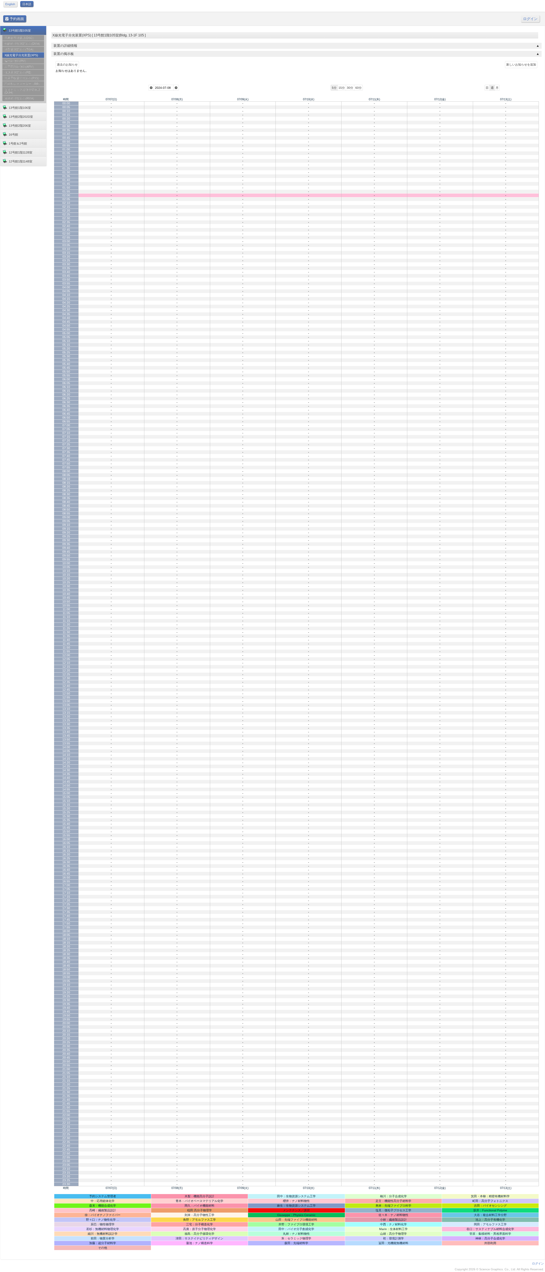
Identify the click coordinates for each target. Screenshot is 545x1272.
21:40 (66, 1099)
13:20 (66, 716)
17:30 (66, 908)
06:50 (66, 417)
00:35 (66, 130)
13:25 (66, 720)
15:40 (66, 824)
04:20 (66, 302)
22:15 (66, 1126)
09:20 (66, 532)
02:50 (66, 233)
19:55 (66, 1019)
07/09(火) (242, 99)
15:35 (66, 820)
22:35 (66, 1142)
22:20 (66, 1130)
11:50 (66, 647)
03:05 (66, 245)
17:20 (66, 900)
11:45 (66, 643)
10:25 (66, 582)
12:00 (66, 655)
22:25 (66, 1134)
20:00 (66, 1023)
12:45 (66, 689)
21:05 (66, 1073)
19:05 (66, 981)
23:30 (66, 1184)
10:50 (66, 601)
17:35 (66, 912)
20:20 (66, 1038)
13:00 (66, 701)
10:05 (66, 567)
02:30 (66, 218)
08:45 (66, 505)
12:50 (66, 693)
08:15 (66, 482)
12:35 (66, 682)
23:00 (66, 1161)
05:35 (66, 360)
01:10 (66, 157)
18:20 (66, 946)
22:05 (66, 1119)
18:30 (66, 954)
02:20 (66, 210)
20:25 (66, 1042)
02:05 (66, 199)
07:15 (66, 436)
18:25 (66, 950)
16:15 (66, 850)
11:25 (66, 628)
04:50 (66, 325)
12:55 (66, 697)
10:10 (66, 571)
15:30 (66, 816)
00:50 (66, 141)
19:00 (66, 977)
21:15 (66, 1080)
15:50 (66, 831)
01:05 (66, 153)
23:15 (66, 1172)
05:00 (66, 333)
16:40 (66, 869)
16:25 (66, 858)
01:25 (66, 168)
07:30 (66, 448)
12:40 (66, 686)
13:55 (66, 743)
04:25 (66, 306)
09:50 (66, 555)
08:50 (66, 509)
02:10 (66, 203)
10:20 (66, 578)
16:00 (66, 839)
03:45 (66, 275)
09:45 (66, 551)
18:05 (66, 935)
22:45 (66, 1149)
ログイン (530, 19)
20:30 (66, 1046)
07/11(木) (374, 99)
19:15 (66, 988)
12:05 (66, 659)
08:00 (66, 471)
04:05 (66, 291)
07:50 (66, 463)
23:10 (66, 1168)
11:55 (66, 651)
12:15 (66, 666)
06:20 (66, 394)
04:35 (66, 314)
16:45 (66, 873)
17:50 (66, 923)
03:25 (66, 260)
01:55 (66, 191)
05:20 (66, 348)
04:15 (66, 298)
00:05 (66, 107)
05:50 (66, 371)
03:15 (66, 252)
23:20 (66, 1176)
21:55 (66, 1111)
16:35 (66, 866)
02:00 (66, 195)
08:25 (66, 490)
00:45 (66, 137)
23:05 (66, 1165)
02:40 (66, 226)
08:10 (66, 479)
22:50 (66, 1153)
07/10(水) (308, 99)
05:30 (66, 356)
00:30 (66, 126)
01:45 (66, 183)
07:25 (66, 444)
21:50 (66, 1107)
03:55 (66, 283)
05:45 (66, 367)
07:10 (66, 433)
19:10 (66, 984)
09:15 (66, 528)
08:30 (66, 494)
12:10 (66, 663)
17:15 (66, 896)
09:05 (66, 521)
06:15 (66, 390)
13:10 (66, 709)
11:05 (66, 613)
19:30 (66, 1000)
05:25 (66, 352)
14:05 (66, 751)
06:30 (66, 402)
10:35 (66, 590)
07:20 (66, 440)
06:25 (66, 398)
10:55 (66, 605)
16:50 (66, 877)
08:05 (66, 475)
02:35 (66, 222)
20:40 (66, 1053)
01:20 (66, 164)
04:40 (66, 318)
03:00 (66, 241)
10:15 (66, 574)
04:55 (66, 329)
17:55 (66, 927)
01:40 (66, 180)
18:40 (66, 961)
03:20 (66, 256)
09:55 (66, 559)
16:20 (66, 854)
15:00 (66, 793)
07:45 (66, 459)
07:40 (66, 456)
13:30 (66, 724)
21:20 (66, 1084)
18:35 (66, 958)
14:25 (66, 766)
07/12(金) (440, 99)
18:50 (66, 969)
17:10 (66, 892)
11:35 (66, 636)
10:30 (66, 586)
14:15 (66, 758)
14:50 (66, 785)
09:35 (66, 544)
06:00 (66, 379)
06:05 (66, 383)
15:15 (66, 804)
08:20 (66, 486)
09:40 (66, 548)
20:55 (66, 1065)
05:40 (66, 364)
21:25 (66, 1088)
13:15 (66, 712)
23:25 (66, 1180)
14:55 (66, 789)
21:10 (66, 1076)
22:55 (66, 1157)
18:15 (66, 942)
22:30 (66, 1138)
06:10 (66, 387)
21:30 (66, 1092)
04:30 (66, 310)
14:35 (66, 774)
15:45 (66, 827)
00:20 (66, 118)
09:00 (66, 517)
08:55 (66, 513)
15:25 (66, 812)
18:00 (66, 931)
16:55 (66, 881)
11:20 (66, 624)
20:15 (66, 1034)
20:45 (66, 1057)
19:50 (66, 1015)
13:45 (66, 735)
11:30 (66, 632)
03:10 (66, 249)
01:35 (66, 176)
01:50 (66, 187)
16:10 (66, 846)
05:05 (66, 337)
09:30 (66, 540)
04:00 (66, 287)
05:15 (66, 344)
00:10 (66, 111)
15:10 (66, 801)
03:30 (66, 264)
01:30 (66, 172)
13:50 (66, 739)
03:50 (66, 279)
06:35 (66, 406)
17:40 (66, 915)
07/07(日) (111, 99)
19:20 (66, 992)
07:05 (66, 429)
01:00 (66, 149)
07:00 (66, 425)
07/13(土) (505, 99)
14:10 (66, 755)
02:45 (66, 229)
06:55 (66, 421)
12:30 (66, 678)
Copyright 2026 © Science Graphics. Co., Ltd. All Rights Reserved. (499, 1269)
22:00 (66, 1115)
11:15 (66, 620)
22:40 (66, 1145)
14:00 (66, 747)
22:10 (66, 1122)
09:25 (66, 536)
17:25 (66, 904)
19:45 (66, 1011)
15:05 (66, 797)
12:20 (66, 670)
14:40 (66, 778)
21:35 (66, 1096)
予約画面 (16, 19)
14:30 (66, 770)
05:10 (66, 341)
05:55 (66, 375)
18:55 (66, 973)
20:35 (66, 1050)
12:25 (66, 674)
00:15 (66, 114)
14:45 (66, 781)
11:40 (66, 640)
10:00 (66, 563)
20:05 (66, 1027)
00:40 (66, 134)
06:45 (66, 413)
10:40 (66, 594)
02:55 (66, 237)
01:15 (66, 160)
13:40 (66, 732)
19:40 (66, 1007)
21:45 (66, 1103)
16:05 (66, 843)
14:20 (66, 762)
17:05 (66, 889)
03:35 (66, 268)
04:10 (66, 295)
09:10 (66, 525)
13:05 (66, 705)
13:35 (66, 728)
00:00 (66, 103)
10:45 (66, 597)
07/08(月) (177, 99)
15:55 (66, 835)
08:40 (66, 502)
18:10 (66, 938)
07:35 (66, 452)
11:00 (66, 609)
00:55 (66, 145)
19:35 (66, 1004)
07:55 (66, 467)
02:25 (66, 214)
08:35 (66, 498)
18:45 (66, 965)
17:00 (66, 885)
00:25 (66, 122)
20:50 (66, 1061)
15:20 (66, 808)
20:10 (66, 1030)
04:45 (66, 321)
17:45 (66, 919)
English (10, 4)
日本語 (26, 4)
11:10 (66, 617)
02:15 (66, 206)
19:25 (66, 996)
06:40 (66, 410)
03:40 (66, 272)
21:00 (66, 1069)
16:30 (66, 862)
